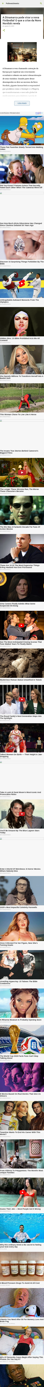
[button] (4, 30)
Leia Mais (22, 103)
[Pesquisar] (41, 3)
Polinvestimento (12, 3)
